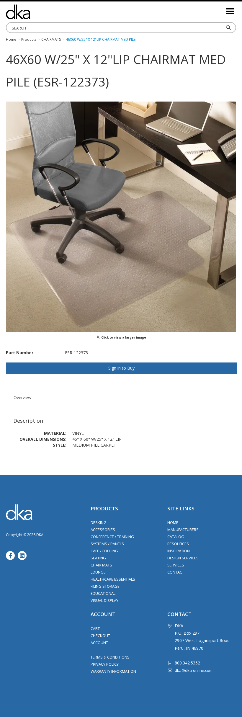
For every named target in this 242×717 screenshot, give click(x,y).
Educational (103, 593)
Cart (95, 628)
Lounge (98, 572)
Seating (98, 558)
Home (172, 522)
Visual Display (104, 600)
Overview (22, 397)
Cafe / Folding (104, 550)
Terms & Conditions (110, 657)
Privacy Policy (105, 664)
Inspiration (178, 550)
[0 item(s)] (221, 9)
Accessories (103, 529)
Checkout (100, 635)
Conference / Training (112, 536)
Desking (99, 522)
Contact (175, 572)
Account (99, 642)
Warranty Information (113, 671)
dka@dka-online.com (193, 670)
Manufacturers (183, 529)
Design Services (183, 558)
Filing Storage (105, 586)
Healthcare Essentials (113, 579)
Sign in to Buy (121, 368)
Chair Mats (101, 565)
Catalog (175, 536)
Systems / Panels (107, 543)
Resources (178, 543)
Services (175, 565)
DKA (35, 11)
